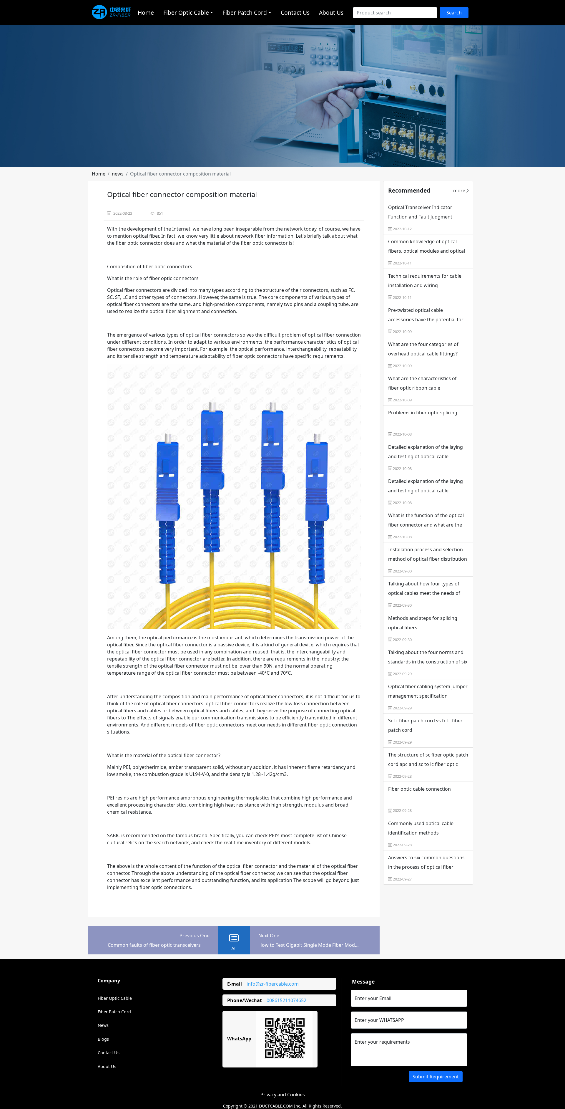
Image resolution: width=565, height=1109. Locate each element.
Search (454, 12)
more (459, 190)
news (118, 174)
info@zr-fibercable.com (273, 984)
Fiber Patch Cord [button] (244, 12)
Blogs (103, 1039)
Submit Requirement (436, 1076)
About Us (331, 12)
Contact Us (295, 12)
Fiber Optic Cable (115, 998)
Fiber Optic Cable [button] (186, 12)
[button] (98, 174)
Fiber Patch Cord (114, 1011)
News (103, 1025)
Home (146, 12)
